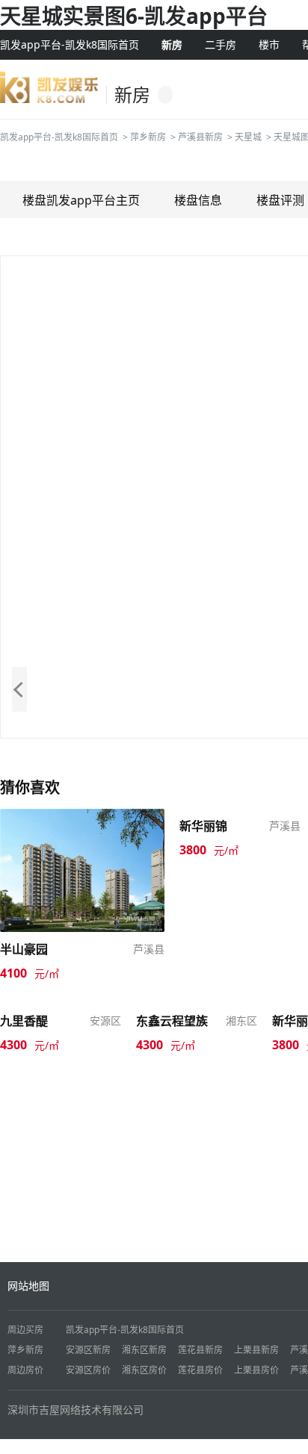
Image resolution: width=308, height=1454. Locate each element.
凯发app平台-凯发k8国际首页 (69, 44)
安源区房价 (88, 1370)
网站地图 (28, 1286)
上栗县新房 (256, 1349)
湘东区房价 (144, 1370)
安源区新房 (88, 1349)
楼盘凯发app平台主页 (81, 200)
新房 (171, 44)
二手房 (220, 44)
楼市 (269, 44)
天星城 (248, 137)
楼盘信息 (198, 200)
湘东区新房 (144, 1349)
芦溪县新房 (200, 137)
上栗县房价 (256, 1370)
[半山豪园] (82, 869)
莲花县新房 (200, 1349)
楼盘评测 (280, 200)
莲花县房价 (200, 1370)
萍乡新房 (148, 137)
